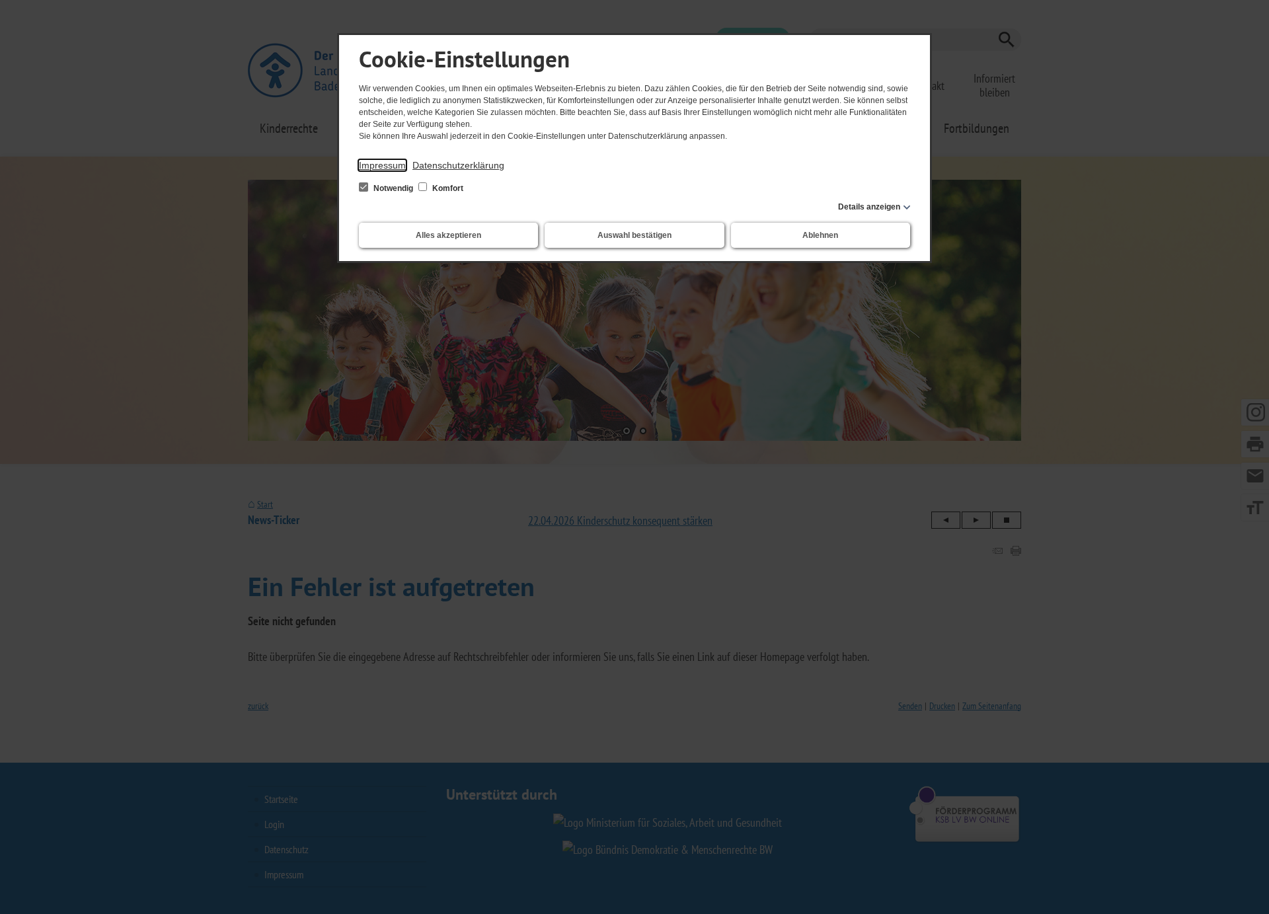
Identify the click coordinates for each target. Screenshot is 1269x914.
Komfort (446, 188)
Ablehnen (820, 235)
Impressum (382, 165)
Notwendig (393, 188)
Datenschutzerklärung (458, 165)
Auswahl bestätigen (634, 235)
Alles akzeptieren (448, 235)
